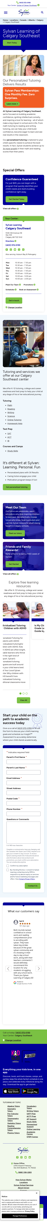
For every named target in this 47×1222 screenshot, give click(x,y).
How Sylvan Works (23, 1180)
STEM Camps (32, 1137)
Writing (10, 412)
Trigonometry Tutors (13, 1119)
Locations (14, 20)
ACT (9, 437)
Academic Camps (31, 1133)
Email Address (14, 778)
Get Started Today (16, 199)
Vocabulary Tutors (31, 1107)
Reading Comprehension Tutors (14, 1128)
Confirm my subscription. (19, 866)
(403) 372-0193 (13, 245)
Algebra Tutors (13, 1106)
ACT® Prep (31, 1116)
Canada (23, 20)
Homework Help (14, 423)
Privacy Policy (29, 1211)
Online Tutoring (14, 420)
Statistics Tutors (14, 1123)
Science (11, 416)
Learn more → (12, 104)
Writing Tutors (33, 1111)
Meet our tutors (15, 533)
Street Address (14, 788)
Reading (11, 409)
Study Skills (12, 451)
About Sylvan (23, 1188)
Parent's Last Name (17, 767)
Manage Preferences (20, 1216)
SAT (9, 433)
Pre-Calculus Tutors (12, 1115)
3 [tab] (27, 693)
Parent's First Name (17, 757)
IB (8, 441)
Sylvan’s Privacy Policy (27, 879)
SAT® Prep (31, 1114)
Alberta (31, 20)
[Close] (36, 1193)
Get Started (14, 564)
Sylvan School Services (23, 1185)
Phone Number (14, 809)
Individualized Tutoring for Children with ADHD (13, 627)
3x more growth (10, 148)
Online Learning (33, 1129)
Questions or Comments (18, 819)
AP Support (31, 1119)
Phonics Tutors (13, 1133)
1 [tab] (20, 693)
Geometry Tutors (11, 1110)
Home (5, 20)
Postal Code (13, 798)
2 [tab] (23, 693)
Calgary (40, 20)
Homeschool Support (32, 1125)
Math (9, 405)
